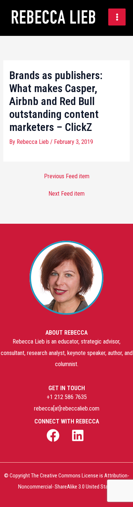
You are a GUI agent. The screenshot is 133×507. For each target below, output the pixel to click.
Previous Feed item (66, 176)
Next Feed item (66, 194)
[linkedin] (79, 435)
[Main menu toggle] (117, 17)
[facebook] (54, 435)
